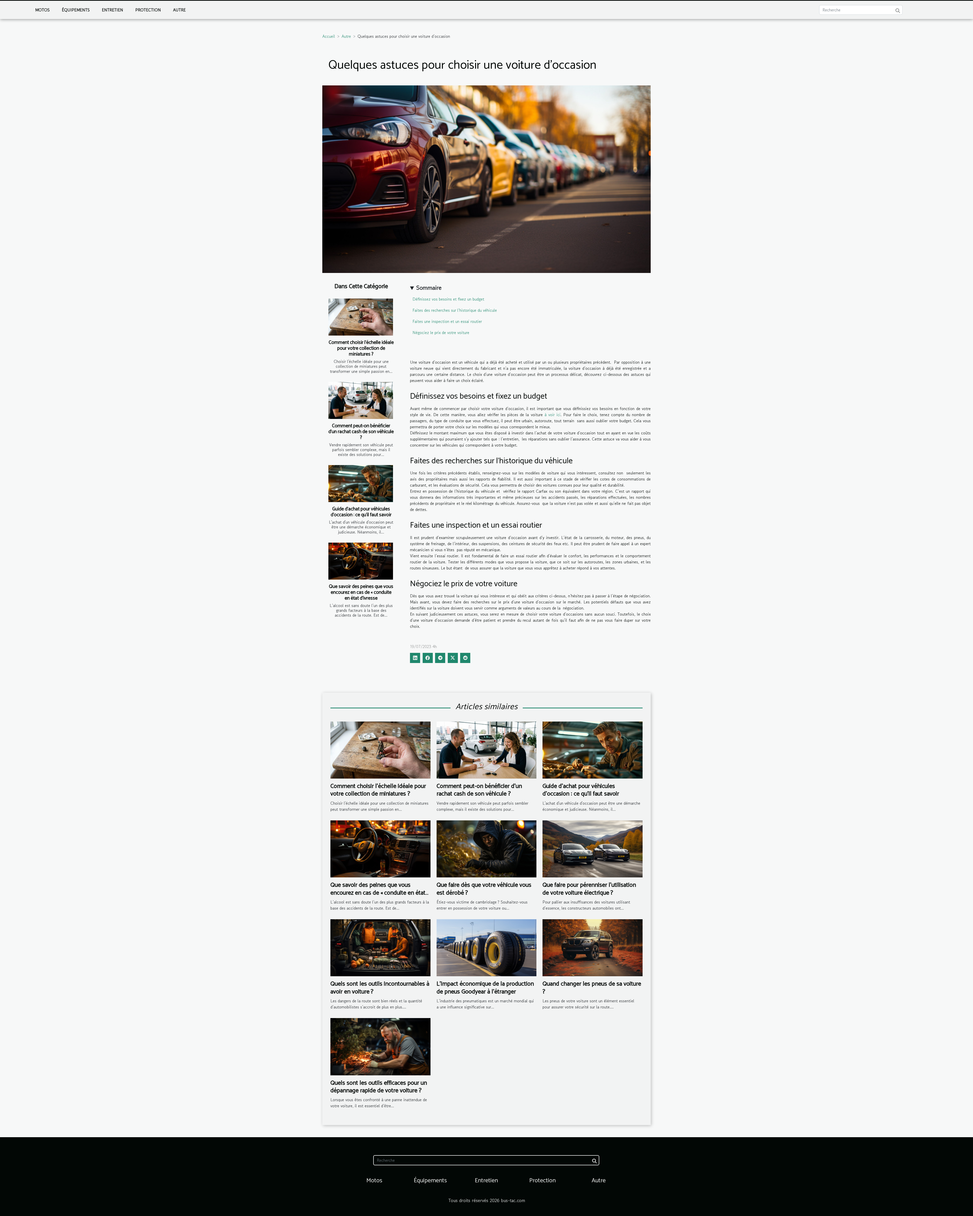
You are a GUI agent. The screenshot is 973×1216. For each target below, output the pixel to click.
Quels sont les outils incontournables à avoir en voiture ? (379, 988)
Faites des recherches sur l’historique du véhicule (455, 310)
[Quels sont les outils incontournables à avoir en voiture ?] (380, 947)
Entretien (112, 10)
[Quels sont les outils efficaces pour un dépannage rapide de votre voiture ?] (380, 1046)
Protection (148, 10)
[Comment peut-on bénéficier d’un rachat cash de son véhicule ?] (360, 400)
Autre (179, 10)
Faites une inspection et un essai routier (447, 321)
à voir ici (552, 415)
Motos (42, 10)
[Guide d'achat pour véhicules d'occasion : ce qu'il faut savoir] (360, 483)
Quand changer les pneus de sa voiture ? (591, 988)
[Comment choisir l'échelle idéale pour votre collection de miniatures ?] (360, 317)
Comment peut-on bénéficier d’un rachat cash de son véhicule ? (361, 431)
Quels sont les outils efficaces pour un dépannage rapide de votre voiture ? (378, 1087)
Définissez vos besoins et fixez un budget (448, 299)
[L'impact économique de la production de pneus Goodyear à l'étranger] (487, 947)
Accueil (328, 36)
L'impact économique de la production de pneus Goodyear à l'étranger (485, 988)
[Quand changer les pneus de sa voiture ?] (592, 947)
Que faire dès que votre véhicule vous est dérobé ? (484, 889)
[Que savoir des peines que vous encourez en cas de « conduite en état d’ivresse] (360, 561)
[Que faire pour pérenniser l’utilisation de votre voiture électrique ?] (592, 848)
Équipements (76, 10)
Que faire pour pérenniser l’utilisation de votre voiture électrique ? (589, 889)
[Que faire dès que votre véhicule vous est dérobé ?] (487, 848)
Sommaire (428, 287)
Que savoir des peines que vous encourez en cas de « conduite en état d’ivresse (361, 592)
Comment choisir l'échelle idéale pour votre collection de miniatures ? (361, 348)
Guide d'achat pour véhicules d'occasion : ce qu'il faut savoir (361, 512)
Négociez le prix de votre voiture (441, 332)
